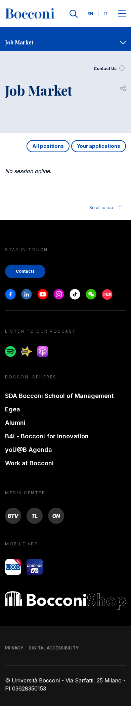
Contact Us (105, 68)
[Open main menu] (122, 14)
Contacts (25, 271)
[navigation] (65, 39)
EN (90, 13)
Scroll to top (101, 207)
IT (106, 13)
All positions (48, 146)
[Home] (30, 14)
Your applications (98, 146)
